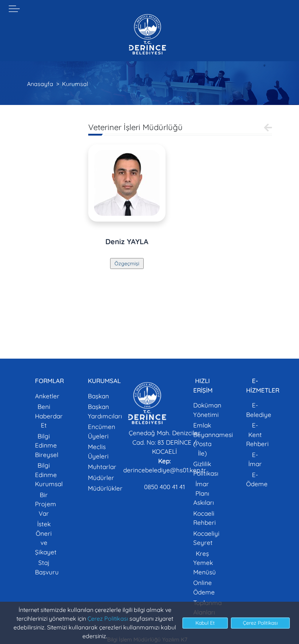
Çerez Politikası (108, 618)
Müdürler (101, 477)
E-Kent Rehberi (257, 434)
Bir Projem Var (45, 504)
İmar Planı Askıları (203, 493)
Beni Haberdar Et (49, 416)
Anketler (47, 396)
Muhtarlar (102, 467)
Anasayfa (40, 83)
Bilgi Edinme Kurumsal (49, 474)
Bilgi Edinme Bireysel (46, 445)
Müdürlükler (105, 488)
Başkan (98, 396)
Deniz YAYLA (126, 241)
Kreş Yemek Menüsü (204, 563)
